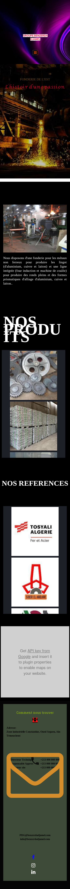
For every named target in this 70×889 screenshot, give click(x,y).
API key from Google (34, 653)
